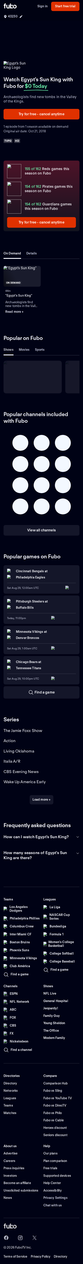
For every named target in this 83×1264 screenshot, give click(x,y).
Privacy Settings (55, 1198)
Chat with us (52, 1205)
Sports (40, 349)
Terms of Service (15, 1256)
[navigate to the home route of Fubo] (10, 6)
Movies (24, 349)
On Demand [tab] (12, 253)
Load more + (42, 799)
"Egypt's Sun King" (19, 295)
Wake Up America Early (25, 781)
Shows (9, 349)
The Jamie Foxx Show (23, 730)
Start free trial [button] (65, 6)
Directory (60, 1256)
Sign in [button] (42, 6)
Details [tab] (31, 253)
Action (9, 740)
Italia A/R (12, 761)
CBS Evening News (21, 771)
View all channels (41, 530)
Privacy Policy (40, 1256)
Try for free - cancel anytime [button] (41, 114)
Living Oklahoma (19, 751)
